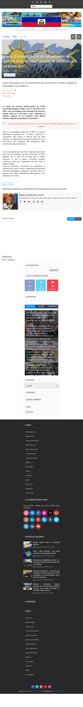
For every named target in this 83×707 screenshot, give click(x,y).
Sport (28, 480)
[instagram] (49, 686)
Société (29, 476)
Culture (29, 618)
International (31, 458)
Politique (29, 467)
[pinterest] (45, 2)
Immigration (31, 454)
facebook (71, 219)
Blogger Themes (58, 691)
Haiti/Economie (32, 441)
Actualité (8, 93)
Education (30, 436)
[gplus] (41, 2)
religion (29, 489)
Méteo (28, 462)
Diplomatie (30, 432)
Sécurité (29, 484)
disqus (78, 219)
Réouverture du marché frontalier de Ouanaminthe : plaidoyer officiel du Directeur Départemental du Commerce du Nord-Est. (40, 344)
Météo (13, 93)
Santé (28, 471)
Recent (41, 306)
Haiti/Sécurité (31, 449)
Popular (30, 306)
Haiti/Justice (31, 445)
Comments (52, 306)
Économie (29, 412)
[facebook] (32, 2)
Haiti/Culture (31, 635)
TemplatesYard (37, 691)
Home (7, 37)
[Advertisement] (41, 240)
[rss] (49, 2)
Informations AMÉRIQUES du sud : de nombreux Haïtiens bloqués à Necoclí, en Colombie (46, 562)
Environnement (32, 631)
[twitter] (37, 2)
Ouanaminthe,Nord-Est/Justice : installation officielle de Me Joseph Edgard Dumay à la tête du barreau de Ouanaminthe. (39, 370)
